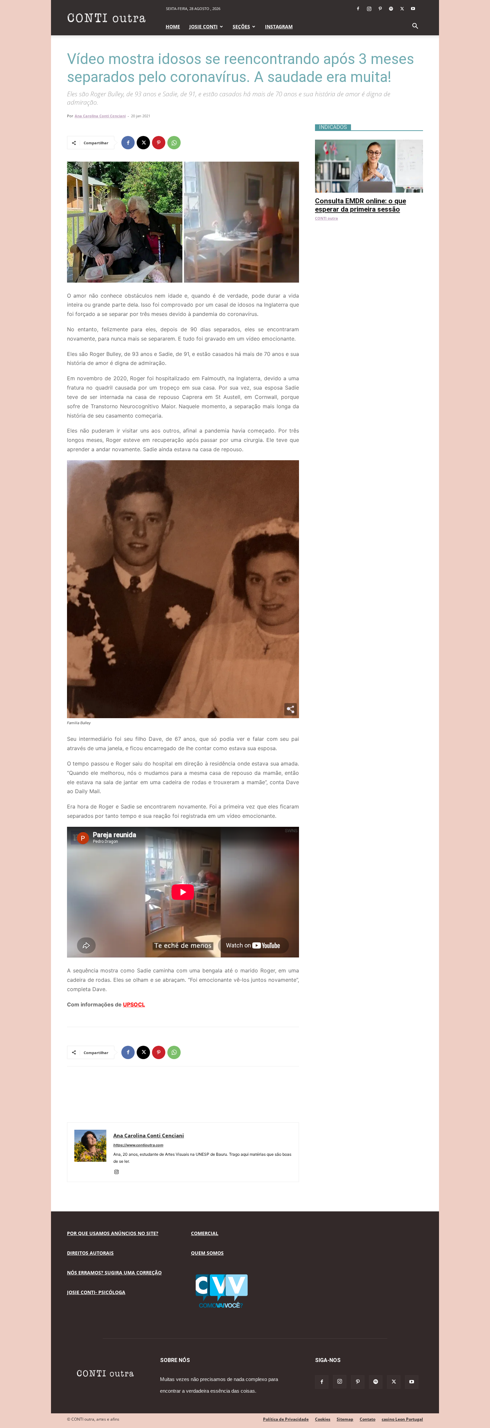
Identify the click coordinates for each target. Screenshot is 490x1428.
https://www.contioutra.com (138, 1145)
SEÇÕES (241, 26)
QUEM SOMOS (207, 1253)
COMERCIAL (204, 1233)
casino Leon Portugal (402, 1419)
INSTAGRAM (279, 26)
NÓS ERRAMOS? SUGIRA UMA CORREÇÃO (114, 1272)
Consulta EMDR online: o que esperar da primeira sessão (360, 205)
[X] (402, 8)
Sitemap (345, 1419)
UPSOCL (134, 1004)
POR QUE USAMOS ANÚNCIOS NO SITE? (112, 1233)
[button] (415, 27)
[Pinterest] (380, 8)
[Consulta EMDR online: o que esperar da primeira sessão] (369, 143)
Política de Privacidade (286, 1419)
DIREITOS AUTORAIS (90, 1253)
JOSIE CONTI (203, 26)
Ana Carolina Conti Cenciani (100, 115)
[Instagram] (369, 8)
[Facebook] (358, 8)
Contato (367, 1419)
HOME (173, 26)
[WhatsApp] (174, 142)
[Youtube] (413, 8)
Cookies (322, 1419)
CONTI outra (326, 218)
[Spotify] (391, 8)
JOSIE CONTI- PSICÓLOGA (96, 1292)
